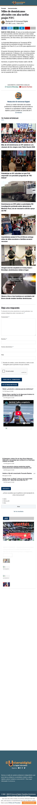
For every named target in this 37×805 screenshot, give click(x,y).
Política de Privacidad (14, 803)
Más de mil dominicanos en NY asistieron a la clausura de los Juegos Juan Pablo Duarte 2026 (18, 146)
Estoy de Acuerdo (29, 803)
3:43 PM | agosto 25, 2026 (8, 482)
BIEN (5, 499)
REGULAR (6, 501)
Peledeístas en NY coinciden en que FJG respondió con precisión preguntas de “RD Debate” (16, 175)
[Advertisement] (18, 669)
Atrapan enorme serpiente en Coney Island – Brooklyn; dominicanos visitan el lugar (17, 269)
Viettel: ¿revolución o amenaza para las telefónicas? (17, 389)
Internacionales (12, 8)
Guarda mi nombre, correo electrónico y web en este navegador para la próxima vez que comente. (18, 363)
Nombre (4, 339)
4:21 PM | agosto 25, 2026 (8, 397)
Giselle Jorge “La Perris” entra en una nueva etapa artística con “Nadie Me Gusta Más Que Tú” (17, 479)
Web (2, 355)
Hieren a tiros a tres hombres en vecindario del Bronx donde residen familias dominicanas (17, 297)
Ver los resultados (18, 511)
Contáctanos (11, 781)
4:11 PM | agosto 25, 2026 (8, 463)
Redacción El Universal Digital (17, 21)
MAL (5, 503)
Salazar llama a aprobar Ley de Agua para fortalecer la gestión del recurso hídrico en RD (18, 394)
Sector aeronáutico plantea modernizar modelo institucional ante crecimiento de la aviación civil (16, 467)
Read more (8, 555)
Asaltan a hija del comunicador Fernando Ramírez (17, 473)
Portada (3, 8)
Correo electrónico (7, 347)
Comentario (5, 317)
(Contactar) (18, 112)
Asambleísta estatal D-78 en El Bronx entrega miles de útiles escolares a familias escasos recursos (17, 239)
